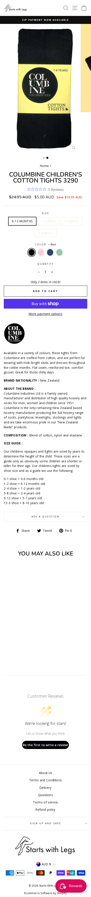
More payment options (45, 314)
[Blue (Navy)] (22, 644)
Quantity (45, 263)
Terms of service (45, 802)
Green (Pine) (59, 252)
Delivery (45, 788)
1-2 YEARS (48, 221)
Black (31, 252)
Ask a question (46, 516)
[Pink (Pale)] (17, 644)
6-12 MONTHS (22, 221)
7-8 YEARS (45, 233)
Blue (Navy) (50, 252)
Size (45, 213)
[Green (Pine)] (27, 644)
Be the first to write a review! (45, 745)
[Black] (12, 644)
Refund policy (45, 809)
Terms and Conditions (45, 780)
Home (44, 166)
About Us (45, 773)
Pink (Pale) (41, 252)
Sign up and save (45, 823)
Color (45, 244)
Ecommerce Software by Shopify (45, 893)
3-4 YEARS (71, 221)
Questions (45, 795)
